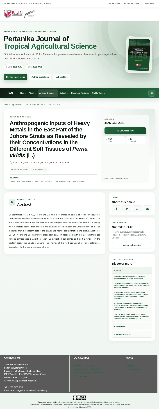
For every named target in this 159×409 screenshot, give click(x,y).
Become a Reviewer (80, 93)
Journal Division (133, 369)
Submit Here (62, 77)
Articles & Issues (47, 93)
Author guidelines (40, 77)
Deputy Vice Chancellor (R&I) (87, 369)
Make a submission (132, 245)
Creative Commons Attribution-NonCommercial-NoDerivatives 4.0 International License (90, 402)
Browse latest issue (15, 77)
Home (23, 93)
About (31, 93)
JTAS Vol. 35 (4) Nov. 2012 (34, 105)
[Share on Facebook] (116, 208)
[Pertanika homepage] (19, 14)
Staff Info (130, 366)
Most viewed (121, 326)
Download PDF (127, 131)
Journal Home (133, 3)
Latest (118, 270)
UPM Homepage (81, 376)
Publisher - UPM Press (84, 365)
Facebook (149, 3)
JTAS (9, 93)
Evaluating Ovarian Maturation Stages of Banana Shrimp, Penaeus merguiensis (129, 277)
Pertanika (116, 3)
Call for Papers (98, 93)
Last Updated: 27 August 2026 (79, 407)
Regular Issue (16, 105)
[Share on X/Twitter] (127, 208)
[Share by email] (147, 208)
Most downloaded (123, 334)
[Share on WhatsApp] (137, 208)
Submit (63, 93)
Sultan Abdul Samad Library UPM (89, 373)
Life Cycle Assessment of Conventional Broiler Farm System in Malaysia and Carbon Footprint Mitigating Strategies (132, 285)
